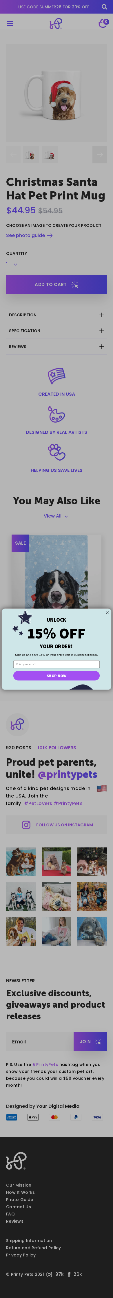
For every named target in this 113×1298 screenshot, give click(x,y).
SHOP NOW (56, 675)
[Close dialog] (107, 612)
